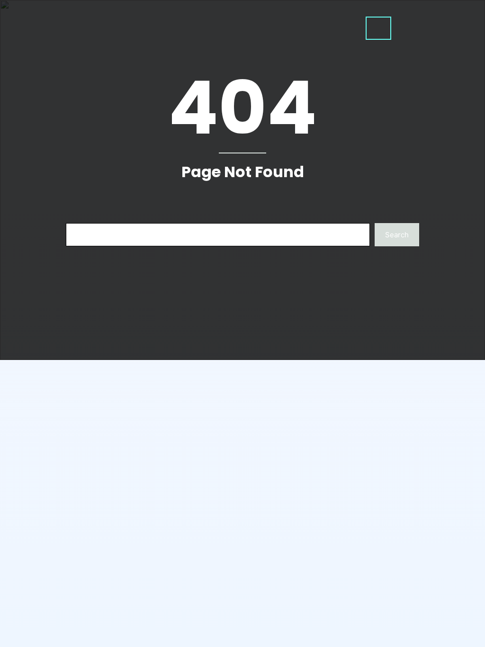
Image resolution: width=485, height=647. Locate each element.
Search (397, 234)
